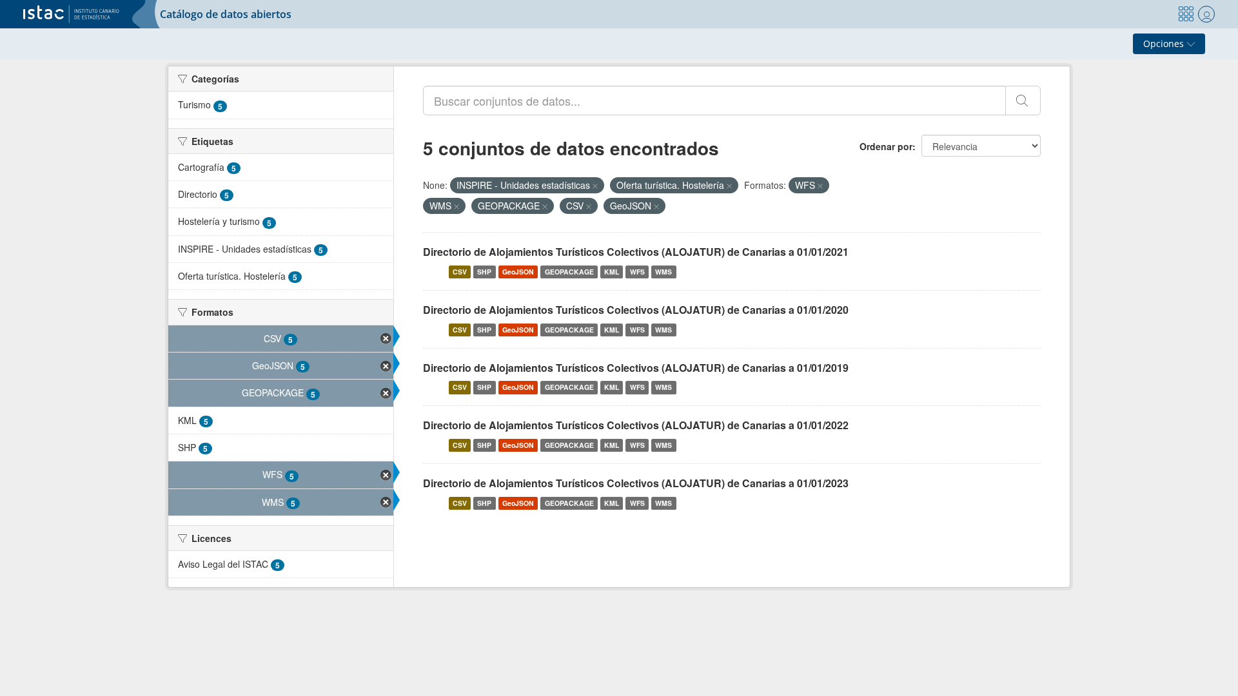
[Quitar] (595, 185)
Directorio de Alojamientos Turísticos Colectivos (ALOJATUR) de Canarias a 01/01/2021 (636, 251)
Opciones (1164, 43)
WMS (663, 271)
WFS (637, 271)
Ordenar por (886, 146)
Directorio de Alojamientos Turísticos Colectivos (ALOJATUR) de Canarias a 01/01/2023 (636, 483)
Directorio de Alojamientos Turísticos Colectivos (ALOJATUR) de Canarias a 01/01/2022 (636, 425)
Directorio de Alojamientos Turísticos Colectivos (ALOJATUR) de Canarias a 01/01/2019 (636, 367)
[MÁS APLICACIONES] (1185, 14)
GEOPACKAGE (569, 271)
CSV (460, 271)
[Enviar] (1023, 100)
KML (611, 271)
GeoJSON (518, 271)
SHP (484, 271)
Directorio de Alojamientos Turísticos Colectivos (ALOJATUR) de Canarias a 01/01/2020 (636, 309)
